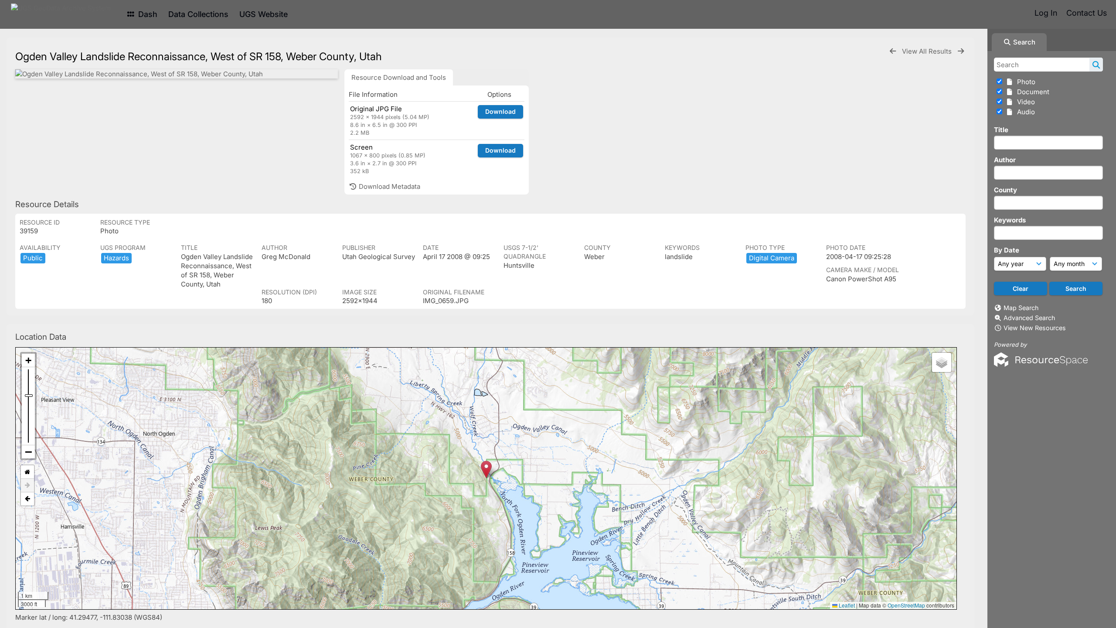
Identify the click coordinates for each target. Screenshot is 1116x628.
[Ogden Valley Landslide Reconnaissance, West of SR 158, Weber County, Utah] (176, 73)
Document (1031, 92)
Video (1024, 102)
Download (500, 111)
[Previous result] (893, 51)
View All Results (927, 51)
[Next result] (961, 51)
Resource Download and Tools (398, 77)
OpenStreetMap (906, 605)
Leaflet (846, 605)
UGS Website (263, 14)
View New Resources (1035, 327)
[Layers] (941, 362)
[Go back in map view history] (27, 498)
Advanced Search (1029, 317)
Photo (1024, 82)
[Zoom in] (28, 360)
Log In (1045, 12)
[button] (486, 469)
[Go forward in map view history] (27, 485)
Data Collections (198, 14)
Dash (146, 14)
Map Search (1021, 307)
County (1005, 190)
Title (1001, 130)
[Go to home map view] (27, 472)
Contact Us (1086, 12)
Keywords (1010, 220)
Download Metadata (388, 186)
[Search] (1096, 65)
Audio (1024, 112)
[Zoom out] (28, 451)
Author (1005, 160)
